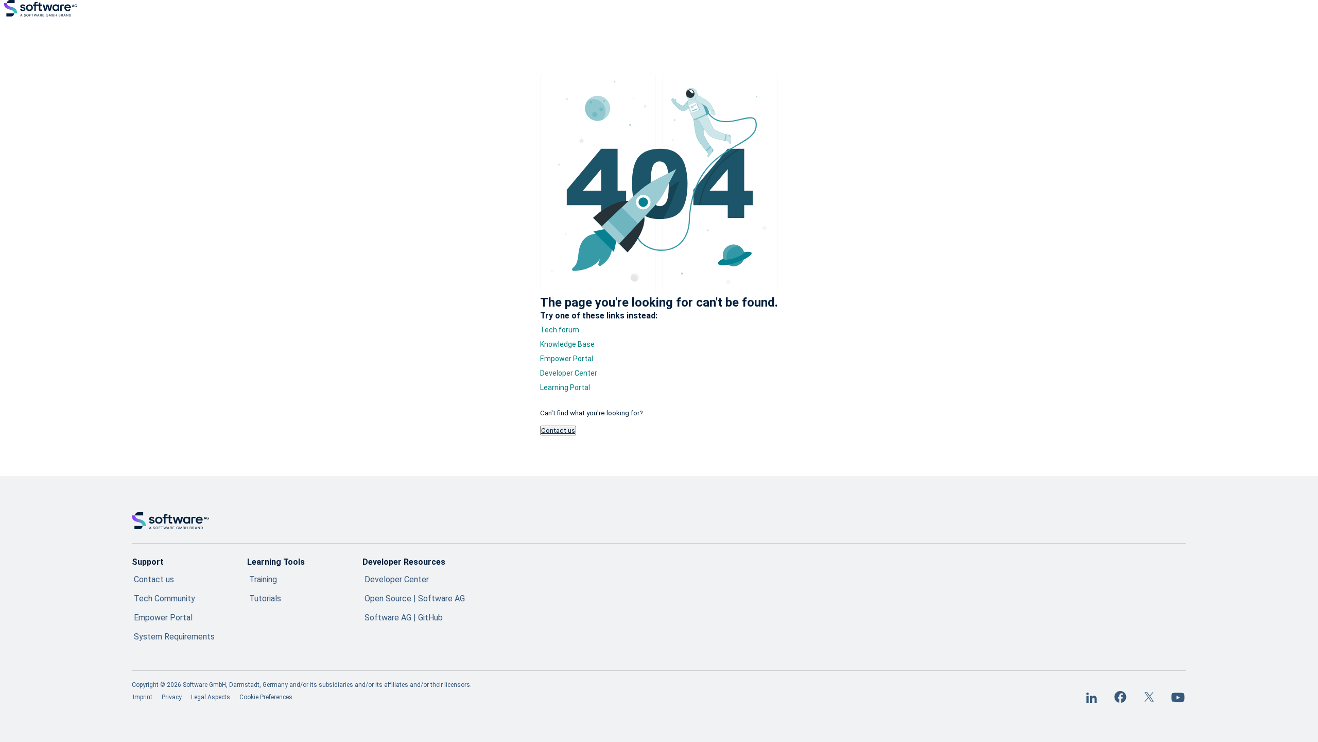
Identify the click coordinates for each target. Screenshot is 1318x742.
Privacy (172, 697)
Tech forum (559, 330)
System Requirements (174, 637)
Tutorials (265, 598)
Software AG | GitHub (404, 617)
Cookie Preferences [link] (265, 697)
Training (263, 579)
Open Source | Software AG (415, 598)
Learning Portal (565, 387)
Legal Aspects (210, 697)
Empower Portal (566, 359)
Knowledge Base (567, 344)
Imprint (142, 697)
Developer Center (568, 373)
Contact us (558, 430)
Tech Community (164, 598)
